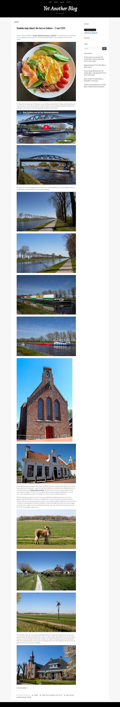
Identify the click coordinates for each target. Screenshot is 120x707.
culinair (43, 695)
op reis (47, 695)
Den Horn (71, 695)
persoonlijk (52, 695)
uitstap (60, 695)
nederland (24, 697)
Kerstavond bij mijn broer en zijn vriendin (94, 60)
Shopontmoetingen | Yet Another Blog (94, 65)
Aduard (67, 695)
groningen (19, 697)
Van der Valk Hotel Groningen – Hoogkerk (44, 35)
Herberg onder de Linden (37, 490)
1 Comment (36, 695)
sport (56, 695)
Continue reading (22, 688)
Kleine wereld (88, 67)
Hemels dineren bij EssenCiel (96, 87)
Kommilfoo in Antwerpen (91, 81)
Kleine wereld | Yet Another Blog (93, 79)
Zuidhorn (29, 697)
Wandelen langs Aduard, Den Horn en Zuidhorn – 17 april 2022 (41, 28)
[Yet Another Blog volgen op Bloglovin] (91, 34)
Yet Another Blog (60, 8)
